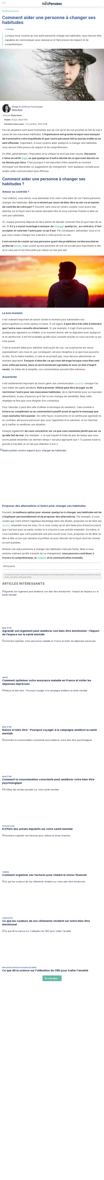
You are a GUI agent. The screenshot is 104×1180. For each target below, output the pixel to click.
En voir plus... (52, 978)
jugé (24, 158)
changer (59, 226)
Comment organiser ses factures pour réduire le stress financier (44, 875)
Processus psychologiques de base (19, 968)
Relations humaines (10, 11)
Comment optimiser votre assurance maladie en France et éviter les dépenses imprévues (46, 682)
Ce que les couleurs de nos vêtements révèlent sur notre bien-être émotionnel (46, 922)
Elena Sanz (17, 110)
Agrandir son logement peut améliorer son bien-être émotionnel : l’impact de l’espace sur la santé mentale (50, 632)
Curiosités (7, 918)
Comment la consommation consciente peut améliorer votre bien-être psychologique (48, 781)
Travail (5, 872)
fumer (17, 245)
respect (41, 557)
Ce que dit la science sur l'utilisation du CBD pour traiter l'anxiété (45, 970)
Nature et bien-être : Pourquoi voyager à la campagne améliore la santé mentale (49, 731)
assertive (80, 383)
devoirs (6, 525)
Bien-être (7, 628)
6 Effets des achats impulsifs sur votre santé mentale (37, 829)
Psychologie (8, 826)
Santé (5, 677)
